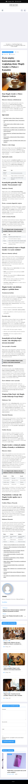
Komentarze (4, 709)
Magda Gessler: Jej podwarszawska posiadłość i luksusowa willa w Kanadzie (13, 694)
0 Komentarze (13, 54)
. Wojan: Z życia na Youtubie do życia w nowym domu (14, 544)
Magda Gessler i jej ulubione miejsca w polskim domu (14, 127)
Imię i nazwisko (4, 721)
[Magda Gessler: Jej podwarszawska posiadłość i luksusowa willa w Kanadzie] (14, 684)
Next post (4, 613)
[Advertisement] (14, 27)
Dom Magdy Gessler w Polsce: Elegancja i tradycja (13, 118)
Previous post (5, 607)
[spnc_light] (25, 10)
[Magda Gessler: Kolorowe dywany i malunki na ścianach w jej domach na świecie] (14, 633)
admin (4, 596)
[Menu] (2, 10)
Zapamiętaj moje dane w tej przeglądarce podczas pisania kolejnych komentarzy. (13, 738)
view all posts (4, 602)
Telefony (17, 754)
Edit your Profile (19, 599)
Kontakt (13, 781)
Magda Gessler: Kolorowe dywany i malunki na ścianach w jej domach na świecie (14, 610)
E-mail (3, 729)
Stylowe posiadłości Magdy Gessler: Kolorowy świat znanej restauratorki (12, 669)
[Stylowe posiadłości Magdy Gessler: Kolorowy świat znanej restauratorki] (14, 659)
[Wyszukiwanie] (21, 10)
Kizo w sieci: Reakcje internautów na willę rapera (13, 616)
